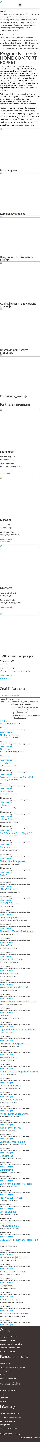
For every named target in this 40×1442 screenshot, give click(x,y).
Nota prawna (5, 1425)
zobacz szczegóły (7, 471)
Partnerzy (4, 1398)
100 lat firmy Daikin (7, 1351)
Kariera (3, 1401)
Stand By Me (5, 1371)
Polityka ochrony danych (9, 1414)
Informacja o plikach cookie (10, 1417)
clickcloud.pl (36, 1437)
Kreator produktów (7, 1340)
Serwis (2, 1374)
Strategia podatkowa (8, 1390)
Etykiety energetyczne (8, 1428)
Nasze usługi (5, 1364)
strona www (5, 473)
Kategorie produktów (8, 1337)
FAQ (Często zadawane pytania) (12, 1367)
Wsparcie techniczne (8, 1378)
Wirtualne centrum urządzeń (11, 1344)
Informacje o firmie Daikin (10, 1348)
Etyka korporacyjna (7, 1421)
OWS (2, 1394)
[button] (20, 5)
